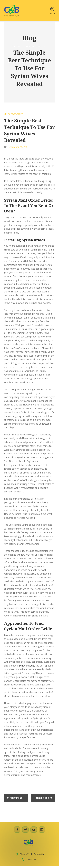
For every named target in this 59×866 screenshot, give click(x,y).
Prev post (16, 797)
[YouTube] (33, 829)
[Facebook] (17, 829)
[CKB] (11, 11)
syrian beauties (27, 665)
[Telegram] (25, 829)
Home (16, 46)
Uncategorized (33, 46)
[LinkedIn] (42, 829)
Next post (42, 797)
